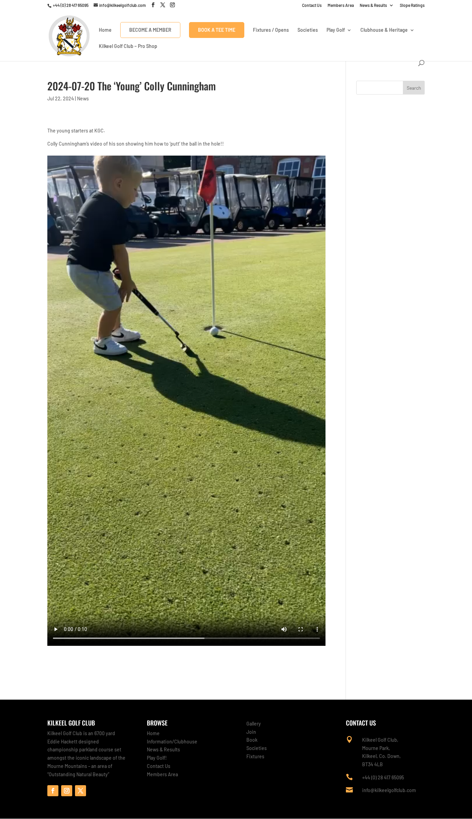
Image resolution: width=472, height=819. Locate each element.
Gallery (253, 724)
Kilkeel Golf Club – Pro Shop (128, 46)
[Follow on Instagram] (66, 790)
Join (251, 732)
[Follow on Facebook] (52, 790)
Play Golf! (157, 758)
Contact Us (312, 5)
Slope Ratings (412, 5)
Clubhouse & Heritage (384, 30)
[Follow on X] (80, 790)
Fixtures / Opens (271, 30)
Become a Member (150, 30)
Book (251, 740)
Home (105, 30)
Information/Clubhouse (172, 741)
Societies (308, 30)
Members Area (341, 5)
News (83, 98)
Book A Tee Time (216, 30)
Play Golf (336, 30)
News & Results (373, 5)
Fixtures (255, 756)
